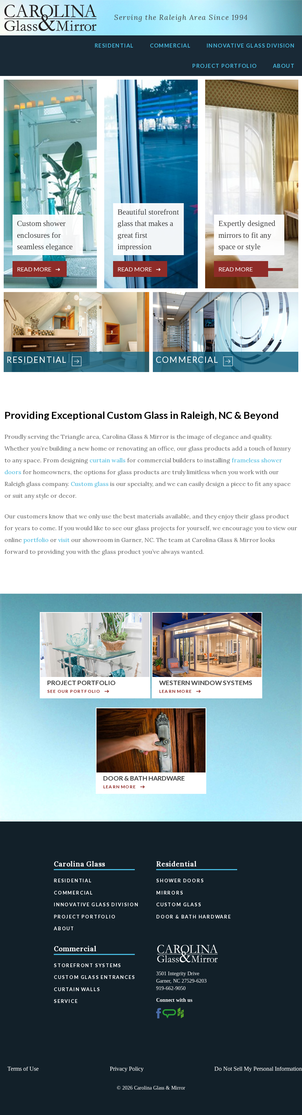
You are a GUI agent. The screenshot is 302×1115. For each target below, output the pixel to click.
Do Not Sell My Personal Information (258, 1069)
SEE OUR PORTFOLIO (73, 691)
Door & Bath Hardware (193, 917)
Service (66, 1001)
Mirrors (170, 893)
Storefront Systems (88, 965)
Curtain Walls (77, 989)
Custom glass (90, 483)
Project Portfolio (224, 66)
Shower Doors (180, 880)
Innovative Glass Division (251, 45)
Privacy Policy (127, 1069)
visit (64, 539)
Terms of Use (23, 1069)
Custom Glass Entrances (94, 977)
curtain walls (107, 460)
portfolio (36, 539)
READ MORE (34, 268)
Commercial (170, 45)
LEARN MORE (175, 691)
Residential (114, 45)
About (284, 66)
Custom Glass (179, 904)
